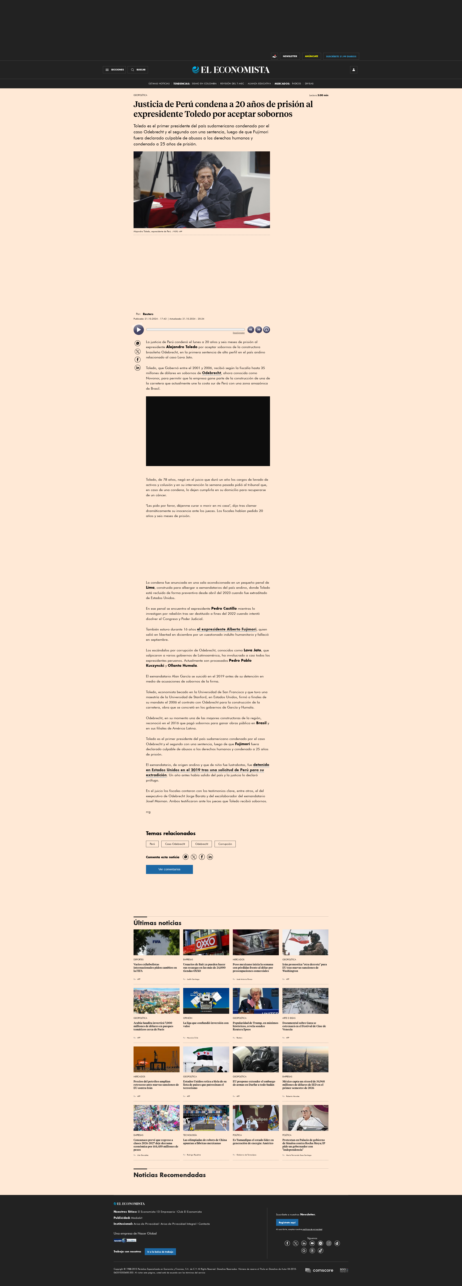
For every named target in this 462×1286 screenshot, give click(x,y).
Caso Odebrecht (175, 844)
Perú (152, 844)
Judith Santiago (193, 979)
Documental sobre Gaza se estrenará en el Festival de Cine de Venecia (304, 1026)
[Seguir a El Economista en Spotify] (320, 1243)
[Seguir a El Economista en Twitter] (295, 1243)
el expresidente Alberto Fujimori (226, 629)
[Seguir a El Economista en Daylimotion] (337, 1243)
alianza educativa (259, 83)
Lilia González (142, 1155)
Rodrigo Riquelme (194, 1155)
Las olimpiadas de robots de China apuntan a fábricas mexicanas (205, 1141)
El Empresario (166, 1211)
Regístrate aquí (287, 1222)
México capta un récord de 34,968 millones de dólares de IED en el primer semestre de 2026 (303, 1085)
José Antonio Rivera (244, 979)
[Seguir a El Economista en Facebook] (287, 1243)
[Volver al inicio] (186, 1203)
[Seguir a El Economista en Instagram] (328, 1243)
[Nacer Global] (125, 1241)
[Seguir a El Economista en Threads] (312, 1250)
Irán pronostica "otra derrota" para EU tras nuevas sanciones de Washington (304, 968)
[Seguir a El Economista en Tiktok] (320, 1250)
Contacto (204, 1223)
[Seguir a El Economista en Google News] (304, 1250)
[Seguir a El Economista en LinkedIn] (304, 1243)
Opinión (187, 1018)
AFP (138, 979)
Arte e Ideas (288, 1018)
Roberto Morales (292, 1096)
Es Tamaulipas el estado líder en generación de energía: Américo (253, 1141)
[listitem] (139, 330)
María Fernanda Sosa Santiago (298, 1155)
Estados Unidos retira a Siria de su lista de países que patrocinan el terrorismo (205, 1085)
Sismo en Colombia (204, 83)
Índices (296, 83)
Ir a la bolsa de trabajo (160, 1251)
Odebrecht (211, 372)
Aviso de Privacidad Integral (178, 1223)
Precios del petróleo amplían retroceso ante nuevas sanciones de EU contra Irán (156, 1085)
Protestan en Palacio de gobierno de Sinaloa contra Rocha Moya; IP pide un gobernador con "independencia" (304, 1144)
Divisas (309, 83)
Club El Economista (189, 1211)
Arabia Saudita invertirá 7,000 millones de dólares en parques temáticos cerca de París (154, 1026)
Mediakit (136, 1218)
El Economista (147, 1211)
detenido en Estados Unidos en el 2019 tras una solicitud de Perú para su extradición (207, 769)
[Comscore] (319, 1271)
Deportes (138, 959)
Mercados (238, 959)
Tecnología (190, 1135)
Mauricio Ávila (192, 1038)
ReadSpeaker (239, 332)
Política (237, 1135)
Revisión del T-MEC (232, 83)
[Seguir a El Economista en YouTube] (312, 1243)
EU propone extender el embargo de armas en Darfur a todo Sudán (254, 1083)
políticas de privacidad (312, 1229)
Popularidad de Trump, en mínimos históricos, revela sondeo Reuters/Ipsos (256, 1026)
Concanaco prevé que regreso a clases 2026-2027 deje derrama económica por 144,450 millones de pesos (156, 1144)
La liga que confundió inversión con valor (206, 1024)
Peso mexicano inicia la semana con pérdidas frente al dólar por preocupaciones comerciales (253, 968)
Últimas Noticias (159, 83)
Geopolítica (140, 95)
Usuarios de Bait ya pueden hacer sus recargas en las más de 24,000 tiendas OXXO (204, 968)
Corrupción (225, 844)
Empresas (188, 959)
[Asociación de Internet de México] (344, 1271)
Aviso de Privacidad (146, 1223)
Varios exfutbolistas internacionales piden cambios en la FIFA (155, 968)
